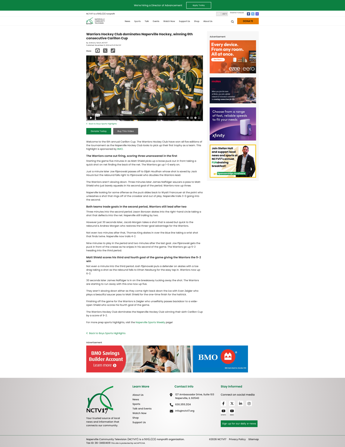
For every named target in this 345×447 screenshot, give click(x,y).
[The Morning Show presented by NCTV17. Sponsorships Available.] (233, 161)
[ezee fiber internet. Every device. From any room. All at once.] (233, 56)
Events (156, 21)
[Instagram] (257, 13)
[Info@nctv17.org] (184, 411)
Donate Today (99, 131)
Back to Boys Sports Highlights (103, 123)
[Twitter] (252, 13)
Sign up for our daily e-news (239, 423)
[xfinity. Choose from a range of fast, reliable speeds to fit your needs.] (233, 123)
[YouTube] (223, 410)
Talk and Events (142, 408)
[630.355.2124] (183, 404)
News (127, 21)
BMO (120, 149)
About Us (207, 21)
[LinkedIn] (240, 403)
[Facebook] (248, 13)
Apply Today (199, 5)
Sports (137, 21)
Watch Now (169, 21)
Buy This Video (126, 131)
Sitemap (253, 439)
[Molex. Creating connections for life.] (233, 90)
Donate (248, 21)
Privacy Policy (237, 439)
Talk (147, 21)
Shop (196, 21)
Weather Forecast (237, 12)
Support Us (184, 21)
